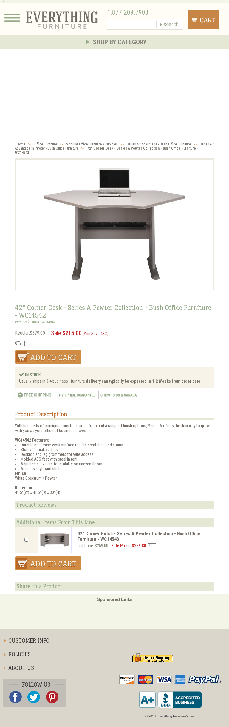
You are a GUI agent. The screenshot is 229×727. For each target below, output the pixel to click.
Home (21, 144)
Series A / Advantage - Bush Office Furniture (159, 144)
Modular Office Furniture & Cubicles (92, 144)
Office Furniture (45, 144)
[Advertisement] (114, 94)
